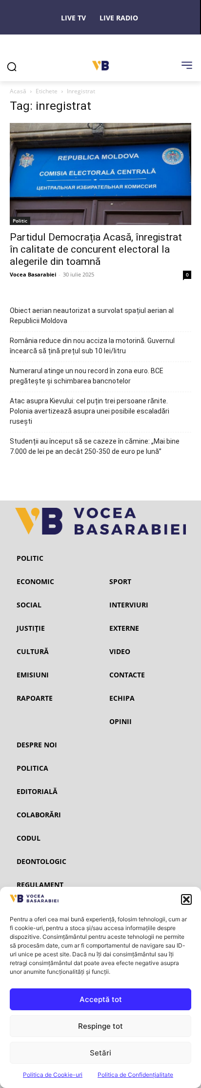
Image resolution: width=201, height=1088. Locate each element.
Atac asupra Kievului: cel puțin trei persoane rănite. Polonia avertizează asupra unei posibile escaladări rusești (89, 411)
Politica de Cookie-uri (52, 1074)
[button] (186, 899)
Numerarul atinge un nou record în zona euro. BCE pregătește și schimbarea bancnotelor (86, 376)
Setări (100, 1052)
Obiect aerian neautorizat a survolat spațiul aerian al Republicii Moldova (92, 316)
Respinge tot (100, 1026)
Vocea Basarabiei (33, 274)
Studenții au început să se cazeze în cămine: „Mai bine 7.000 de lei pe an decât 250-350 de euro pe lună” (95, 446)
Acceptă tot (101, 999)
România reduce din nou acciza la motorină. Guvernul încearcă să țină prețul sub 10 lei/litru (92, 346)
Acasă (18, 91)
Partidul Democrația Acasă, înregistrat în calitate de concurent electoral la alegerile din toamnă (96, 249)
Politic (20, 220)
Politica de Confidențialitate (135, 1074)
